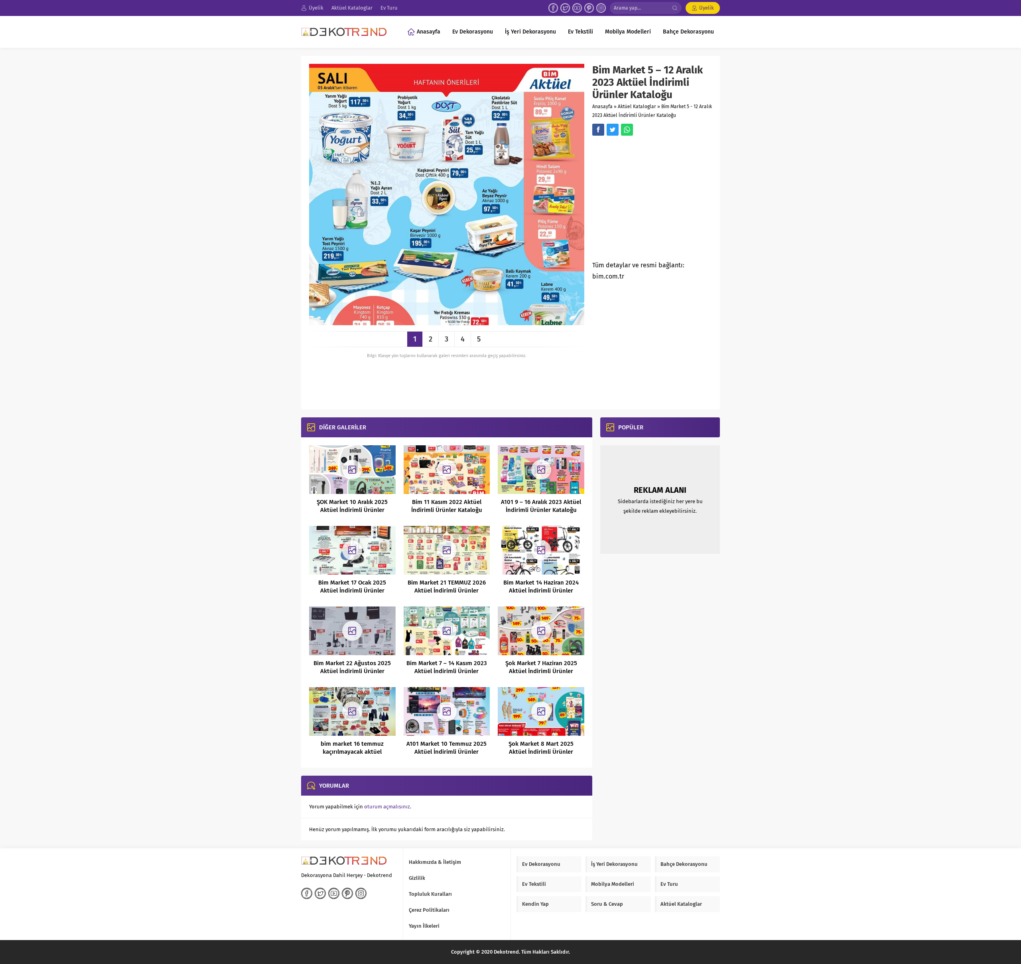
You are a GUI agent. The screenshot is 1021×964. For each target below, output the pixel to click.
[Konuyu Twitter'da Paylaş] (613, 130)
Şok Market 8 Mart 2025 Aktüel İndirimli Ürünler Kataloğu (541, 751)
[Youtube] (577, 8)
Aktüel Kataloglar (637, 106)
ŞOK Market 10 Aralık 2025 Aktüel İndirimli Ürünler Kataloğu (352, 510)
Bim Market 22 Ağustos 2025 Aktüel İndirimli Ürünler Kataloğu (352, 671)
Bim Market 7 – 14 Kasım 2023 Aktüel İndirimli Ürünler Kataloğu (446, 671)
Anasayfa (602, 106)
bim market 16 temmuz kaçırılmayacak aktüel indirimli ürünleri (352, 751)
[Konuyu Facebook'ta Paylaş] (598, 130)
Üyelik (706, 8)
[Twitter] (565, 8)
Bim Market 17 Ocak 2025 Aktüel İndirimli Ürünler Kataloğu (352, 590)
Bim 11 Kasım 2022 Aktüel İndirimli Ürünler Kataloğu (446, 506)
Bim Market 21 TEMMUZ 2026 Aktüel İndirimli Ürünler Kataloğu (447, 590)
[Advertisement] (659, 201)
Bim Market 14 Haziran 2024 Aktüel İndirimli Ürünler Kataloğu (541, 590)
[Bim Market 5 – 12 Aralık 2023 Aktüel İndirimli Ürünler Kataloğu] (446, 322)
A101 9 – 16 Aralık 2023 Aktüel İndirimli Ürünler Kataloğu (541, 506)
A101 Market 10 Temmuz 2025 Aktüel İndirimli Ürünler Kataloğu (446, 751)
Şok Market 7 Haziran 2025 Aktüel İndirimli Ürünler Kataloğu (541, 671)
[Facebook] (553, 8)
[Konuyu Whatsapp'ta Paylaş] (627, 130)
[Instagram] (601, 8)
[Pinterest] (589, 8)
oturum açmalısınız (387, 807)
